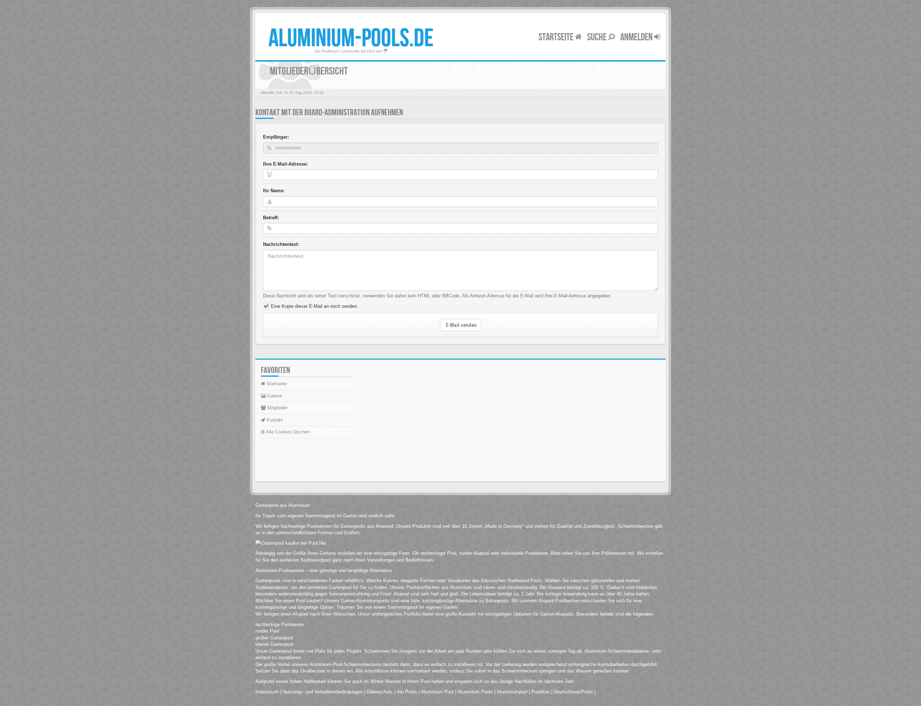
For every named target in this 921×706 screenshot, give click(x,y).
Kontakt (274, 420)
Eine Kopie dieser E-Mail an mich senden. (314, 306)
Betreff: (271, 217)
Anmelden (637, 37)
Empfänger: (276, 137)
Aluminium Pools (475, 691)
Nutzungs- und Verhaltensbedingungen (323, 691)
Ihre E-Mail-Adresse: (285, 164)
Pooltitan (540, 691)
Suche (597, 37)
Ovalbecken (312, 671)
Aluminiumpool (512, 691)
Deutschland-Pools (573, 691)
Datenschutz (380, 691)
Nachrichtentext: (281, 244)
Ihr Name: (274, 190)
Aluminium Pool (437, 691)
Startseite (557, 37)
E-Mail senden (461, 325)
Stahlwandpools (271, 587)
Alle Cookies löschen (287, 432)
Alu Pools (407, 691)
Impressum (267, 691)
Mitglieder (276, 407)
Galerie (274, 396)
